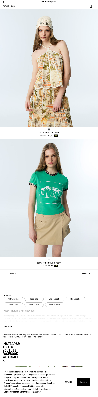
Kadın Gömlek (34, 305)
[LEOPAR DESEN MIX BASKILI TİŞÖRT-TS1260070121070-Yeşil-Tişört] (49, 198)
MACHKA (11, 337)
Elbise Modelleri (54, 299)
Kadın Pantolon (54, 305)
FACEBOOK (10, 353)
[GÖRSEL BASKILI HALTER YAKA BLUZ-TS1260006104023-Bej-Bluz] (49, 68)
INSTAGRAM (12, 344)
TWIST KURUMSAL (17, 335)
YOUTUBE (9, 350)
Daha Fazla (8, 326)
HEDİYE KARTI (54, 335)
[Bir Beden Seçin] (49, 129)
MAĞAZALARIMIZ (78, 335)
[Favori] (95, 12)
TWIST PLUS (18, 337)
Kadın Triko (34, 299)
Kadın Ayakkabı (13, 299)
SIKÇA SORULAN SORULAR (30, 335)
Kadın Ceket (13, 305)
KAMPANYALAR (69, 335)
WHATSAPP (11, 357)
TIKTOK (8, 347)
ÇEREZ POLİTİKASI (38, 337)
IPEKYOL (5, 337)
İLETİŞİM (61, 335)
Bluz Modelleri (75, 299)
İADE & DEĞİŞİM (7, 335)
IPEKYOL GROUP (27, 337)
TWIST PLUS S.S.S (44, 335)
